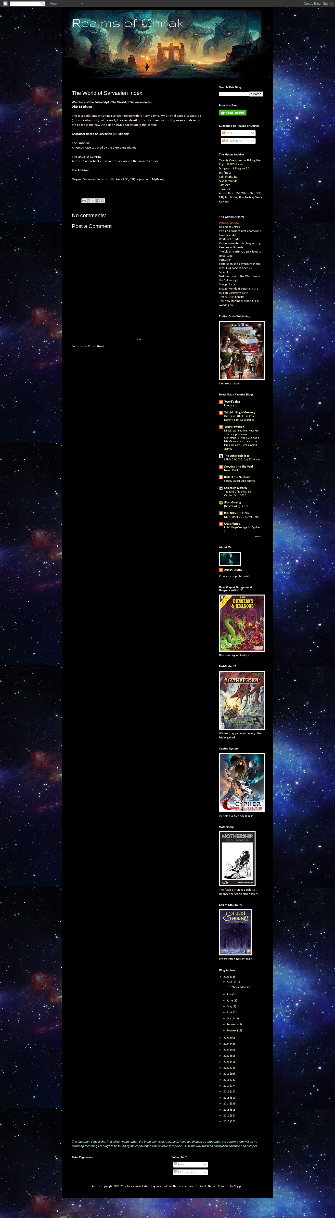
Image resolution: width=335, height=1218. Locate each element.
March (231, 1018)
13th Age (224, 185)
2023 (226, 1050)
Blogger (238, 1186)
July (229, 994)
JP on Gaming (232, 502)
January (232, 1030)
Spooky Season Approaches (239, 481)
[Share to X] (93, 200)
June (230, 1000)
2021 (226, 1062)
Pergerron (225, 259)
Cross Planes (232, 523)
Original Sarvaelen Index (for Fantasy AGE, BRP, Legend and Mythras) (118, 179)
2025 (226, 1038)
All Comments (234, 141)
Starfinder (225, 172)
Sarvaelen (225, 272)
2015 (226, 1097)
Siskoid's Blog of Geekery (239, 412)
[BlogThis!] (88, 200)
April (230, 1012)
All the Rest (226, 193)
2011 (226, 1121)
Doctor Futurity (233, 570)
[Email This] (83, 200)
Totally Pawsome (234, 427)
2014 (226, 1103)
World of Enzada (229, 239)
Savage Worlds (228, 181)
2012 (226, 1115)
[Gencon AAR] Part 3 (236, 506)
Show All (259, 536)
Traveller (224, 189)
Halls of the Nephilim (237, 477)
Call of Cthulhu (228, 177)
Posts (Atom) (96, 346)
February (232, 1024)
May (230, 1006)
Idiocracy (229, 405)
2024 (226, 1043)
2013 (226, 1109)
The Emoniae (81, 143)
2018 (226, 1079)
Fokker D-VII (231, 470)
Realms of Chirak (128, 22)
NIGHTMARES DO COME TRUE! (242, 517)
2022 (226, 1055)
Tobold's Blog (232, 401)
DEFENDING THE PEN (236, 513)
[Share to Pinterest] (102, 200)
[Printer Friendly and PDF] (232, 114)
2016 (226, 1091)
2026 (226, 977)
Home (138, 339)
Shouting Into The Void (238, 466)
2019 (226, 1073)
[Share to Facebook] (97, 200)
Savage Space (227, 284)
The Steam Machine (238, 987)
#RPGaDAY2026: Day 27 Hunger (242, 459)
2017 (226, 1085)
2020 (226, 1067)
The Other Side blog (236, 456)
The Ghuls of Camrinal (87, 156)
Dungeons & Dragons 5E (234, 168)
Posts (228, 133)
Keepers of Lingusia (231, 247)
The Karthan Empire (231, 296)
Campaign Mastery (235, 488)
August (231, 982)
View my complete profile (234, 576)
